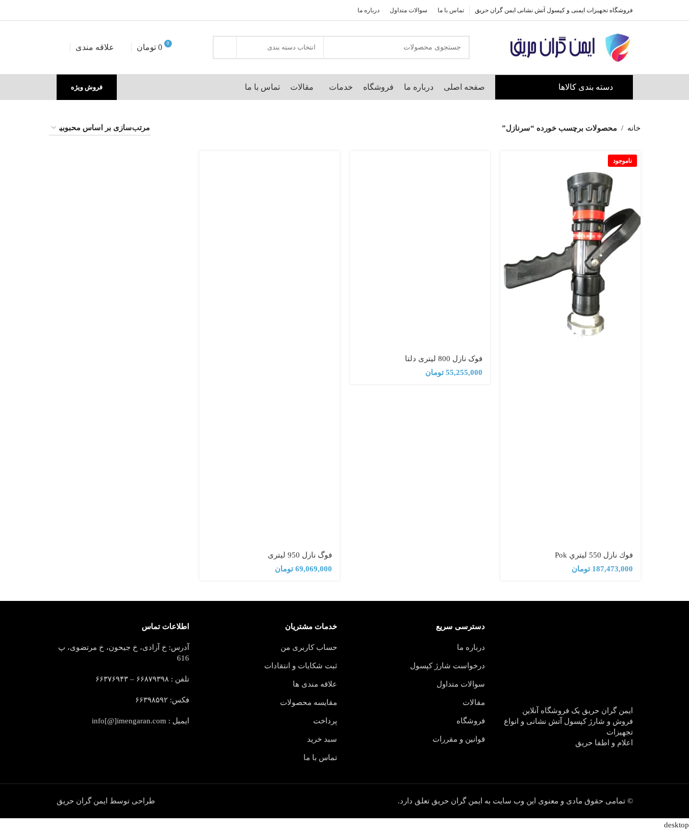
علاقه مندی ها (315, 684)
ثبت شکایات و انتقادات (300, 666)
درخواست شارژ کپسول (447, 666)
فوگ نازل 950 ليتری (300, 555)
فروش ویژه (87, 87)
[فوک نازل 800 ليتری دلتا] (420, 249)
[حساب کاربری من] (61, 47)
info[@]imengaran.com (129, 721)
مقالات (474, 702)
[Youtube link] (75, 10)
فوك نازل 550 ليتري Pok (594, 555)
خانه (634, 128)
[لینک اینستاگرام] (87, 10)
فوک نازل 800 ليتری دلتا (443, 359)
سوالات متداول (461, 684)
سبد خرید (322, 739)
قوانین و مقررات (458, 739)
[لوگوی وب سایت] (569, 47)
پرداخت (325, 721)
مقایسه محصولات (308, 702)
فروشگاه (470, 721)
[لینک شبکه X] (99, 10)
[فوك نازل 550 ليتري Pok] (570, 249)
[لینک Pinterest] (63, 10)
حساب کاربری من (308, 647)
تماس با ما (320, 757)
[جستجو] (224, 47)
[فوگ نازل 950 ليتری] (269, 249)
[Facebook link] (112, 10)
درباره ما (471, 647)
